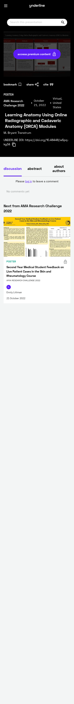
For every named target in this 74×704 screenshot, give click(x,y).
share (30, 84)
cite (45, 84)
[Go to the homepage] (37, 6)
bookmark (10, 84)
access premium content (34, 54)
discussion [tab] (13, 168)
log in (28, 181)
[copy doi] (16, 144)
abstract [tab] (34, 168)
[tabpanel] (37, 187)
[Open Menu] (5, 6)
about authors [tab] (58, 168)
